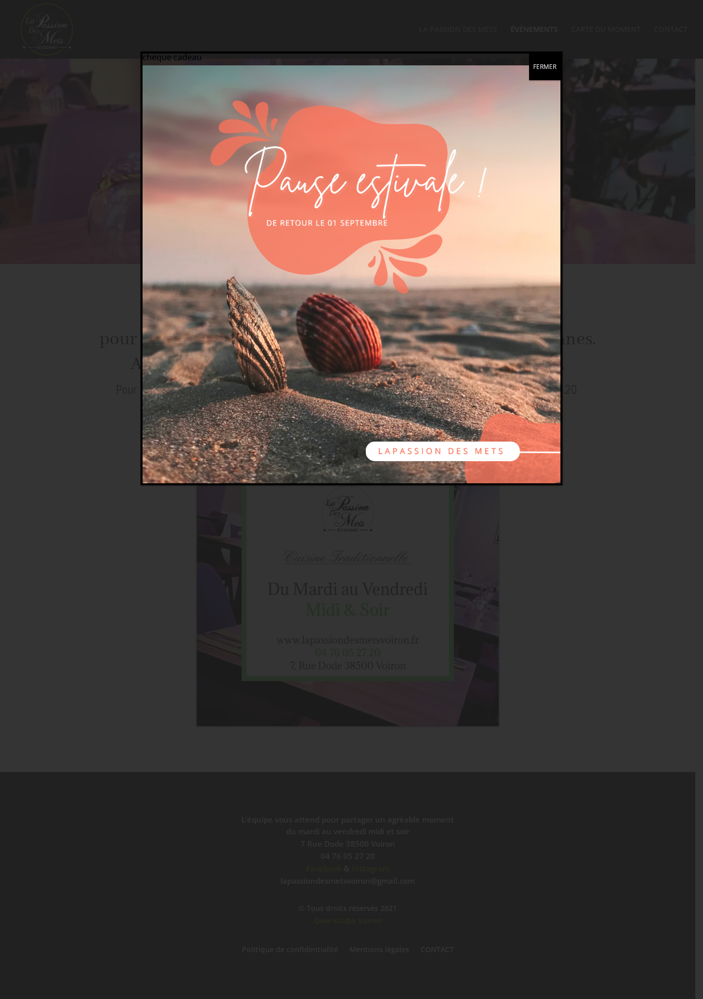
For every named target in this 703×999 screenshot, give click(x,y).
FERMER (544, 66)
